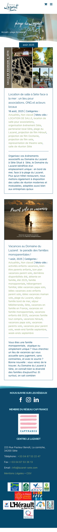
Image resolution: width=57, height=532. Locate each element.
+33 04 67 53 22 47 (29, 456)
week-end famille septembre (30, 329)
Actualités (14, 114)
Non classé (27, 114)
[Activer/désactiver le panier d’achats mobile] (45, 4)
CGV (29, 473)
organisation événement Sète (24, 125)
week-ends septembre (21, 333)
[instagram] (28, 399)
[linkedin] (36, 399)
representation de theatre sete (25, 143)
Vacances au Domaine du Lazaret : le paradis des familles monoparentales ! (28, 250)
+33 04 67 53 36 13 (21, 462)
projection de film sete (20, 139)
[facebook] (20, 399)
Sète (27, 304)
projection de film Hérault (32, 132)
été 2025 (22, 280)
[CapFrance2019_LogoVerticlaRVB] (28, 414)
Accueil (4, 32)
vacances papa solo (19, 322)
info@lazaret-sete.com (24, 467)
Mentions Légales (14, 473)
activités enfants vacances (23, 266)
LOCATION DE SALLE (20, 118)
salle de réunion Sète (20, 146)
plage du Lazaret (23, 297)
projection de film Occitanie (23, 136)
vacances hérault (33, 319)
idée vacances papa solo (31, 287)
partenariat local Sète (20, 129)
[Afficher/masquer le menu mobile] (51, 4)
